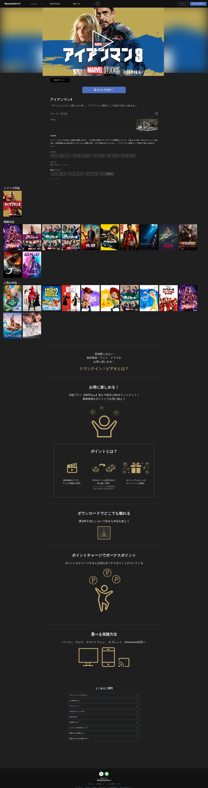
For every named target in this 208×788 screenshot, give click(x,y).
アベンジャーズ (91, 174)
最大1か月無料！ (198, 3)
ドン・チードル (99, 156)
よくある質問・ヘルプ (113, 784)
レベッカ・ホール (128, 156)
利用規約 (94, 787)
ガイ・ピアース (113, 156)
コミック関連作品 (107, 174)
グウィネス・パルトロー (81, 156)
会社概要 (87, 787)
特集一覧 (76, 4)
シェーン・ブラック (58, 174)
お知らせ (90, 784)
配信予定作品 (55, 4)
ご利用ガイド (100, 784)
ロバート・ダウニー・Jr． (61, 156)
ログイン (183, 4)
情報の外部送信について (126, 787)
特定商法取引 (102, 787)
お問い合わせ (79, 787)
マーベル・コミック (76, 174)
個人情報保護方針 (112, 787)
